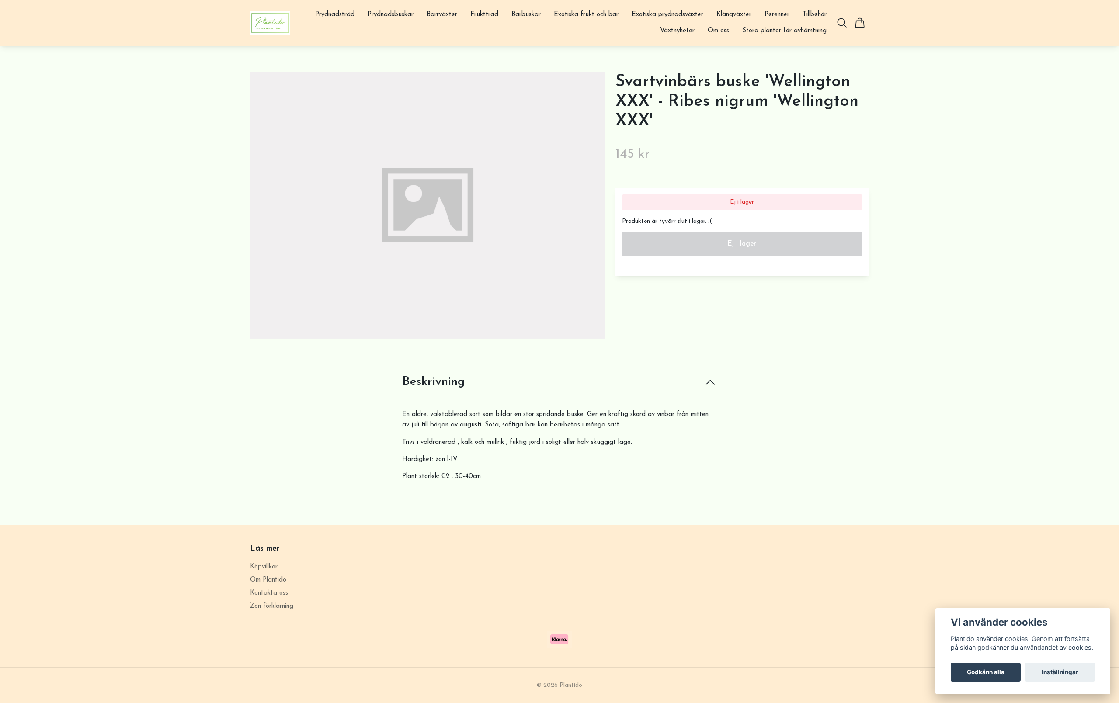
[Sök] (842, 22)
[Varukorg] (860, 22)
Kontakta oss (269, 593)
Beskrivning (433, 382)
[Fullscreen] (427, 205)
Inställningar (1060, 671)
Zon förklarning (271, 606)
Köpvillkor (264, 567)
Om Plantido (268, 580)
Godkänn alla (985, 671)
